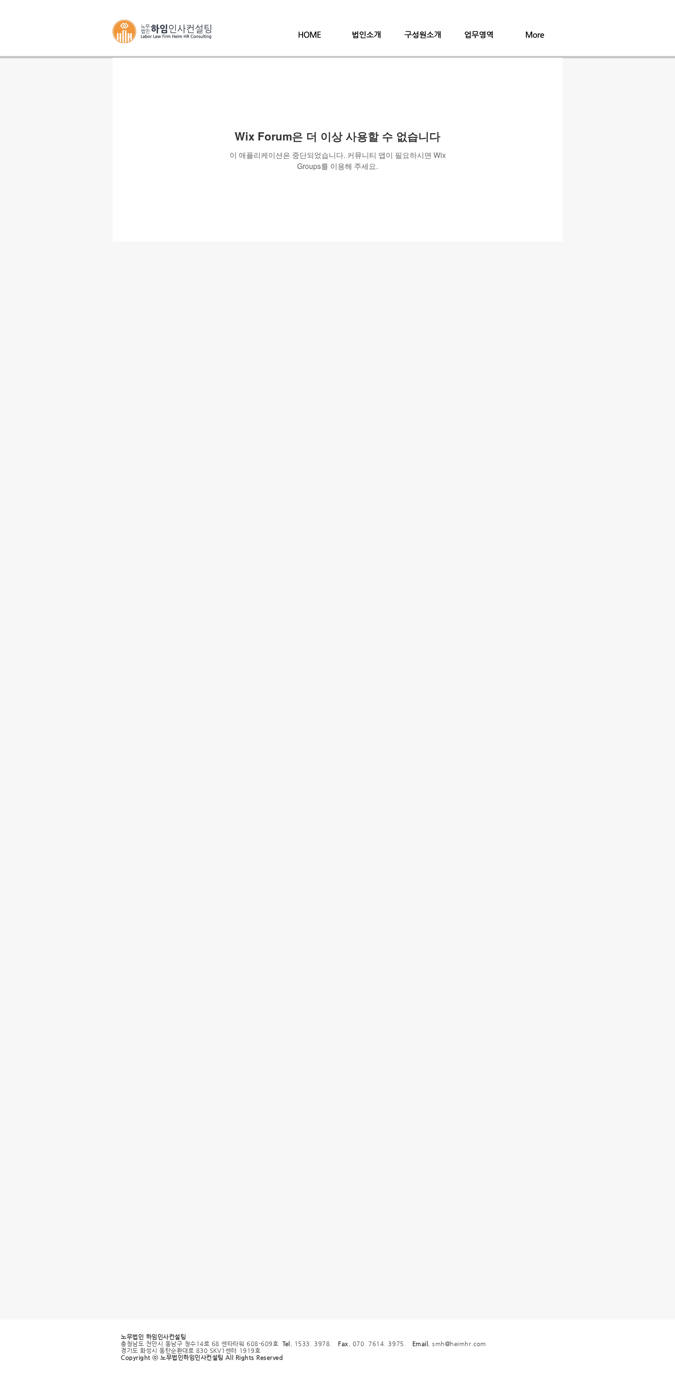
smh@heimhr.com (459, 1343)
